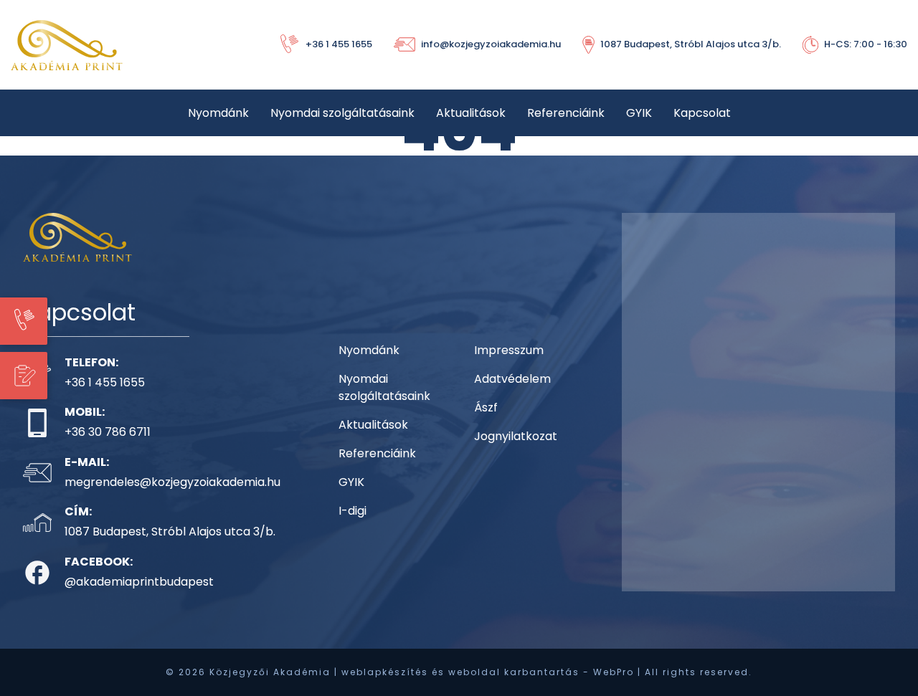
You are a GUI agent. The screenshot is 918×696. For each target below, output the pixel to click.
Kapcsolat (702, 113)
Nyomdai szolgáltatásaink (342, 113)
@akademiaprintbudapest (139, 581)
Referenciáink (566, 113)
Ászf (486, 407)
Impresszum (509, 350)
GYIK (639, 113)
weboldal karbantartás (513, 672)
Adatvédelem (512, 379)
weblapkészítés (384, 672)
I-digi (352, 510)
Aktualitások (471, 113)
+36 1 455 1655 (105, 382)
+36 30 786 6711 (108, 432)
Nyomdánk (218, 113)
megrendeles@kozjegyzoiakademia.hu (172, 482)
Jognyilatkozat (515, 436)
